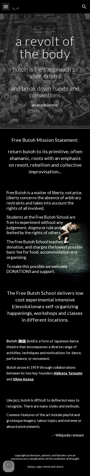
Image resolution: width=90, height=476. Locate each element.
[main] (45, 71)
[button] (6, 6)
